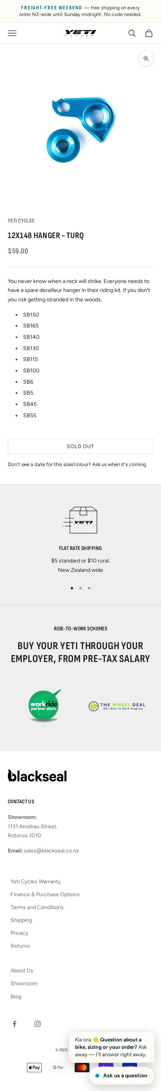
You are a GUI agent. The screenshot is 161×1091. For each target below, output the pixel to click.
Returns (20, 946)
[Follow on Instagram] (37, 1024)
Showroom (24, 983)
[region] (80, 537)
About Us (22, 970)
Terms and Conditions (37, 907)
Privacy (19, 933)
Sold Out (80, 446)
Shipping (21, 920)
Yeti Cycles (21, 220)
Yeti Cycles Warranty (36, 881)
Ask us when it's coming (119, 464)
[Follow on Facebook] (14, 1024)
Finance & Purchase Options (45, 894)
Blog (16, 996)
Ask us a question (125, 1075)
